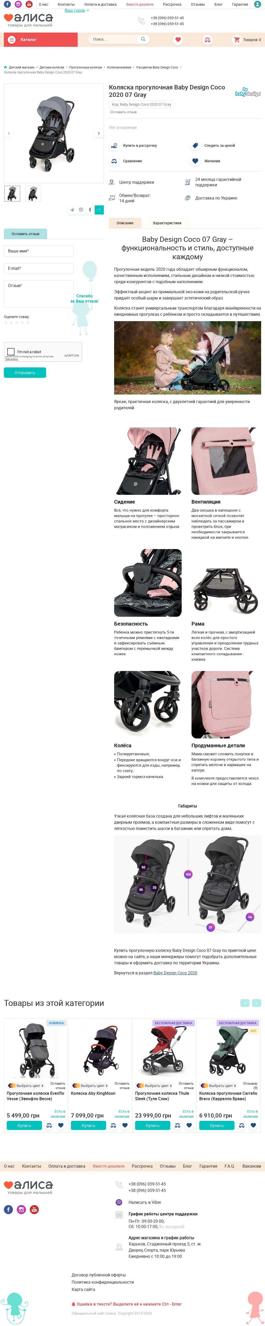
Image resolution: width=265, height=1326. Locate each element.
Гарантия (240, 4)
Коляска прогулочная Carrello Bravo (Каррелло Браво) (228, 1095)
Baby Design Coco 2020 (175, 973)
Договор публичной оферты (99, 1275)
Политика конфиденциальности (103, 1282)
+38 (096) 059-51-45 (167, 18)
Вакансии (251, 1166)
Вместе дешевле (139, 4)
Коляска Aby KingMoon (93, 1093)
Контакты (66, 4)
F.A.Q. (230, 1166)
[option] (54, 133)
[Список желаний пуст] (171, 40)
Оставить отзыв (25, 233)
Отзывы (198, 4)
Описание (125, 222)
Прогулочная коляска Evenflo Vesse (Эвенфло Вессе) (35, 1095)
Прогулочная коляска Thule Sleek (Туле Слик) (162, 1095)
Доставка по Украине (216, 198)
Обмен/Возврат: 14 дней (135, 198)
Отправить (24, 372)
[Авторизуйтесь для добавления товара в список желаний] (60, 1125)
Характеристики (167, 222)
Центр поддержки (136, 182)
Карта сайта (83, 1289)
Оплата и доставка (100, 4)
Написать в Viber (145, 1202)
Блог (219, 4)
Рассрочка (172, 4)
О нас (43, 4)
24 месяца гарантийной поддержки (218, 182)
